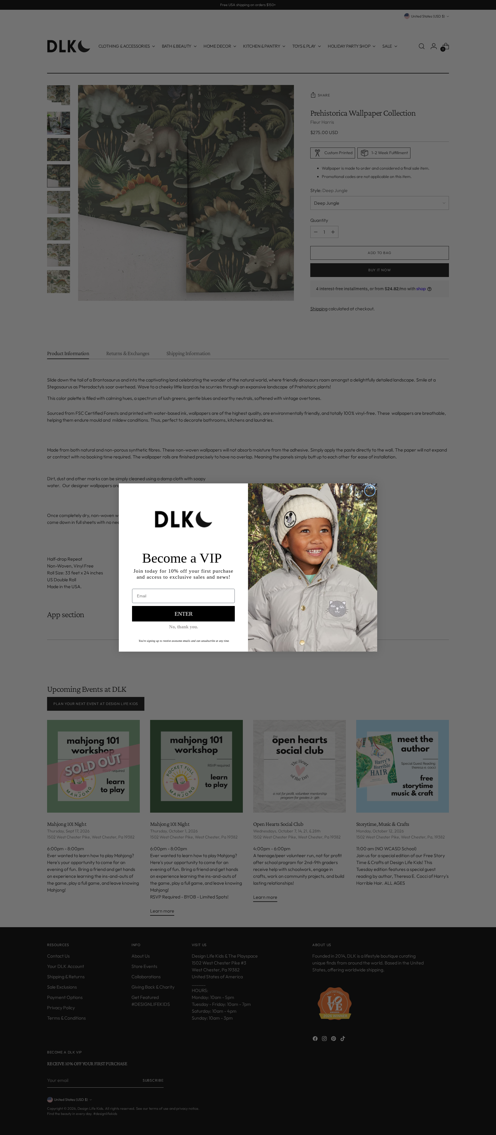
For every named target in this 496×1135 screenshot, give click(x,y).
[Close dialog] (370, 491)
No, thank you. (183, 626)
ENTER (184, 614)
